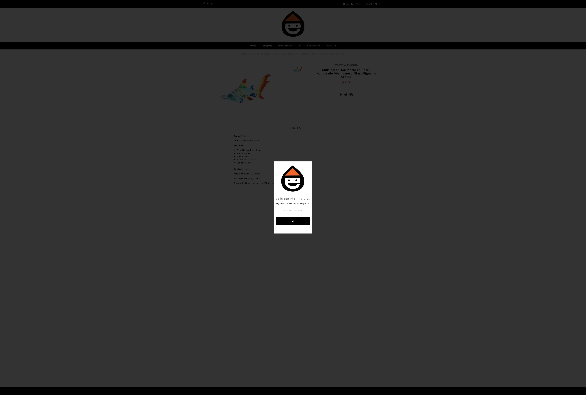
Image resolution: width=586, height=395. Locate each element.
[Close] (310, 163)
